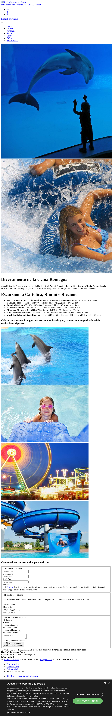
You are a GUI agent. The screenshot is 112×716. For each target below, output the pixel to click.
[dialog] (56, 698)
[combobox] (105, 683)
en (8, 9)
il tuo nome (8, 574)
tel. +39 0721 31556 (32, 5)
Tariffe (9, 36)
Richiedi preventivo (13, 644)
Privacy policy (13, 664)
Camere (10, 28)
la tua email (8, 584)
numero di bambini (11, 632)
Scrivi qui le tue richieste (13, 640)
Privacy (10, 587)
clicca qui (10, 709)
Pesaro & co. (12, 40)
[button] (38, 712)
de (8, 14)
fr (7, 12)
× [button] (109, 683)
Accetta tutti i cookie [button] (87, 701)
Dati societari (12, 669)
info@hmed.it (17, 5)
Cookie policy (13, 666)
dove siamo (6, 5)
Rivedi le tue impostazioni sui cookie (22, 676)
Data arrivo (8, 607)
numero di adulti (10, 627)
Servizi (10, 33)
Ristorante (11, 31)
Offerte (10, 38)
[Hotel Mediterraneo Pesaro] (13, 2)
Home (9, 26)
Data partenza (9, 612)
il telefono (7, 579)
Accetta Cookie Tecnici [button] (88, 694)
